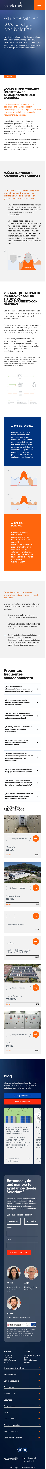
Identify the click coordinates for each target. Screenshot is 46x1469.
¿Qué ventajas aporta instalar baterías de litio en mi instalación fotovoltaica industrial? (17, 702)
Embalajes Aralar (13, 896)
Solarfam (10, 76)
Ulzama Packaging (14, 996)
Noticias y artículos (22, 1102)
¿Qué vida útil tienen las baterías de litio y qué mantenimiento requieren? (19, 770)
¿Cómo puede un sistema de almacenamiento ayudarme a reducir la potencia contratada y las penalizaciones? (19, 757)
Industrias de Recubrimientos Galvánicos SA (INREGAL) (18, 951)
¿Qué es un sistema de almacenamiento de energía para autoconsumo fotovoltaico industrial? (19, 689)
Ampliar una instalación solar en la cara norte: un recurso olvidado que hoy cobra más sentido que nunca (18, 1130)
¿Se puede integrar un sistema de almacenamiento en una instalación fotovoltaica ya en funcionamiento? (18, 782)
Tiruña (8, 1043)
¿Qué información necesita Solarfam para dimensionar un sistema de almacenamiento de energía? (19, 796)
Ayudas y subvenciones (22, 1095)
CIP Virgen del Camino (15, 924)
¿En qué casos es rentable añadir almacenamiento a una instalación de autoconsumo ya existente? (19, 715)
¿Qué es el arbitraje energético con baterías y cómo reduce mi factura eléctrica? (16, 742)
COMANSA (11, 847)
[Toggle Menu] (39, 5)
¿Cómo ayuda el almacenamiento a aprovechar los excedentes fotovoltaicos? (18, 729)
